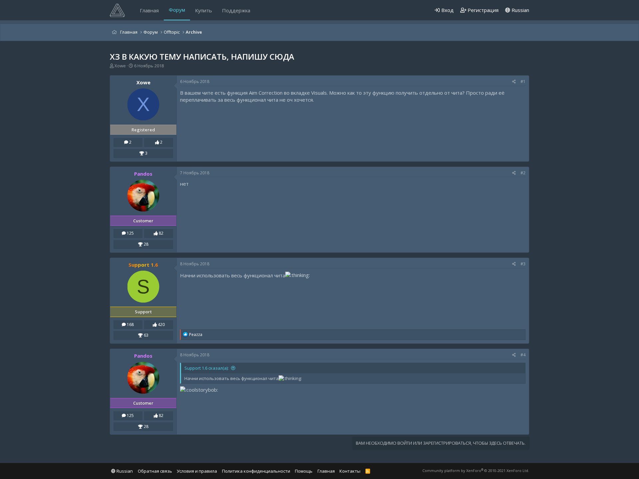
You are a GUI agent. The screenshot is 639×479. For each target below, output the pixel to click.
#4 (523, 355)
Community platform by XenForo (475, 470)
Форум (177, 9)
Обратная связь (155, 471)
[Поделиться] (514, 82)
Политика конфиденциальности (256, 471)
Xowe (120, 66)
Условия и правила (197, 471)
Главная (149, 10)
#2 (523, 173)
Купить (203, 10)
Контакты (349, 471)
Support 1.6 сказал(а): (206, 368)
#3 (523, 264)
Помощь (304, 471)
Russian (519, 10)
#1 (523, 81)
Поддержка (236, 10)
